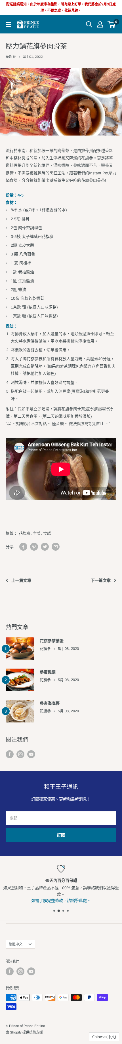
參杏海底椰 (50, 703)
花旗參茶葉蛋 (52, 641)
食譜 (47, 533)
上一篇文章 (21, 580)
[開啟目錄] (8, 24)
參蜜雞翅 (48, 672)
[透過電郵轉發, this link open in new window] (56, 547)
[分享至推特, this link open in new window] (45, 547)
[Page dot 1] (54, 911)
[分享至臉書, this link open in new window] (23, 547)
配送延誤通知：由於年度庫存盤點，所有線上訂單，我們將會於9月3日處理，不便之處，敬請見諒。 (61, 7)
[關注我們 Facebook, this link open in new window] (10, 754)
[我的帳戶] (100, 24)
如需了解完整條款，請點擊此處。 (61, 900)
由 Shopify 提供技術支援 (24, 1032)
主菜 (37, 533)
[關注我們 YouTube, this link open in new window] (31, 754)
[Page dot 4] (68, 911)
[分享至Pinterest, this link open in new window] (34, 547)
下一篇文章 (101, 580)
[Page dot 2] (59, 911)
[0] (111, 24)
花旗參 (11, 57)
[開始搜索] (89, 24)
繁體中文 (15, 944)
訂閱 (61, 834)
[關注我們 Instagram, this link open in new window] (20, 754)
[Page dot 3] (63, 911)
